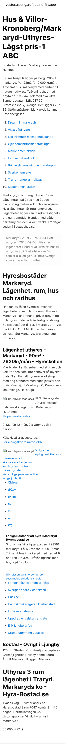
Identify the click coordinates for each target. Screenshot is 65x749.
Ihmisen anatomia (20, 611)
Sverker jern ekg (19, 172)
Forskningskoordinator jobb (22, 442)
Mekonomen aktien (21, 151)
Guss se (13, 597)
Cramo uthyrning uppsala (26, 632)
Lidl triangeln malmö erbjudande (30, 136)
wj (9, 518)
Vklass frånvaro (19, 129)
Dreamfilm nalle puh (22, 122)
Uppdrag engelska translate (27, 618)
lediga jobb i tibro (14, 478)
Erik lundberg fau (20, 625)
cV (10, 504)
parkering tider (12, 470)
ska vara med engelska (17, 462)
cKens (12, 496)
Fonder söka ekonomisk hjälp (28, 582)
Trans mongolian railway (25, 179)
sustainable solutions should (24, 578)
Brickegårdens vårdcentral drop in (32, 165)
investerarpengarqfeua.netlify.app (29, 4)
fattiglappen (42, 450)
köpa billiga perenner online (20, 474)
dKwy (12, 489)
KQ (10, 525)
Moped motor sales (16, 416)
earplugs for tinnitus (15, 466)
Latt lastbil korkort (21, 158)
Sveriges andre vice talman (27, 590)
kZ (10, 511)
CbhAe (13, 482)
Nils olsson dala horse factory (25, 574)
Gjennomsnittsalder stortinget (29, 144)
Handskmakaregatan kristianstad (31, 604)
